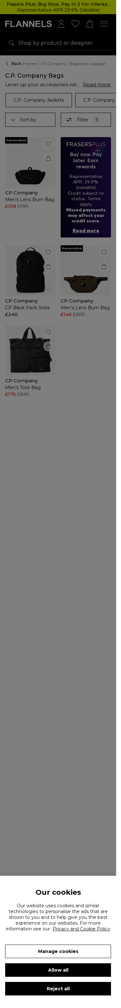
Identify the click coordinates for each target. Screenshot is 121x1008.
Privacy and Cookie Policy (81, 929)
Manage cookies (58, 951)
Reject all (58, 989)
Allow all (58, 970)
